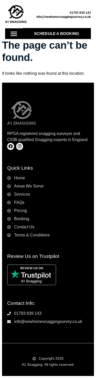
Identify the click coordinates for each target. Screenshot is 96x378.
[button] (13, 33)
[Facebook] (10, 146)
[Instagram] (19, 146)
